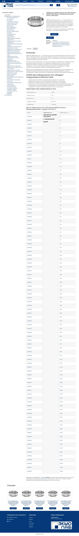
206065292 (29, 320)
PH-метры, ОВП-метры (12, 17)
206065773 (29, 135)
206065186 (29, 363)
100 (60, 151)
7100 (61, 343)
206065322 (29, 309)
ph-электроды (10, 19)
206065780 (29, 131)
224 (60, 189)
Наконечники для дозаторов (13, 79)
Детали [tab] (35, 48)
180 (60, 178)
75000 (61, 448)
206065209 (29, 355)
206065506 (29, 239)
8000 (61, 347)
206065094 (29, 397)
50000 (61, 428)
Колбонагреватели (11, 34)
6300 (61, 336)
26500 (61, 401)
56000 (61, 436)
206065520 (29, 232)
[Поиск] (51, 5)
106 (60, 155)
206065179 (29, 367)
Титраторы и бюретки (12, 90)
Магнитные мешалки (12, 74)
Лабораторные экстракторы (13, 70)
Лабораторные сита (25, 8)
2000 (61, 286)
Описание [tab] (29, 48)
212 (60, 185)
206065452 (29, 259)
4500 (61, 320)
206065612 (29, 197)
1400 (61, 270)
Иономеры (9, 32)
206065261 (29, 332)
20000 (61, 390)
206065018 (29, 428)
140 (60, 166)
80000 (61, 451)
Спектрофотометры (11, 86)
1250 (61, 266)
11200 (61, 363)
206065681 (29, 170)
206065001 (29, 432)
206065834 (29, 116)
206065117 (29, 390)
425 (60, 216)
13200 (61, 370)
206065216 (29, 351)
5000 (61, 328)
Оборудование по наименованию (14, 8)
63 (60, 131)
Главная (17, 1)
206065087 (29, 401)
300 (60, 201)
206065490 (29, 243)
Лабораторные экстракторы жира (15, 71)
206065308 (29, 316)
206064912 (29, 467)
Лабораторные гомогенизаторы (14, 49)
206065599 (29, 205)
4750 (61, 324)
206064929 (29, 463)
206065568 (29, 216)
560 (60, 228)
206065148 (29, 378)
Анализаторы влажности (13, 21)
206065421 (29, 270)
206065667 (29, 178)
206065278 (29, 328)
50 (60, 124)
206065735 (29, 151)
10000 (61, 359)
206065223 (29, 347)
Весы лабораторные (11, 27)
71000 (61, 444)
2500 (61, 297)
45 (60, 120)
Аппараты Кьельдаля (12, 24)
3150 (61, 305)
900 (60, 251)
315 (60, 205)
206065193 (29, 359)
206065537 (29, 228)
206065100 (29, 394)
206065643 (29, 185)
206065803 (29, 128)
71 (60, 135)
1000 (61, 255)
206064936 (29, 459)
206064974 (29, 444)
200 (60, 182)
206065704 (29, 162)
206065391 (29, 282)
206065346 (29, 301)
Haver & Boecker (56, 42)
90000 (61, 455)
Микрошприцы (10, 75)
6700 (61, 340)
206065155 (29, 374)
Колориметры (10, 35)
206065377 (29, 289)
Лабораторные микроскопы (13, 52)
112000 (61, 467)
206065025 (29, 424)
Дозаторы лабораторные (13, 31)
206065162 (29, 370)
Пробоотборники (11, 85)
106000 (61, 463)
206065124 (29, 386)
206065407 (29, 278)
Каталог (25, 1)
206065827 (29, 120)
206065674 (29, 174)
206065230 (29, 343)
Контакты (49, 1)
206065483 (29, 247)
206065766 (29, 139)
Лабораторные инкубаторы (13, 50)
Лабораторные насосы (12, 56)
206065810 (29, 124)
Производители (8, 95)
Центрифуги (10, 92)
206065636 (29, 189)
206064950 (29, 451)
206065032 (29, 421)
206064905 (29, 471)
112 (60, 158)
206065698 (29, 166)
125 (60, 162)
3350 (61, 309)
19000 (61, 386)
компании (45, 477)
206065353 (29, 297)
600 (60, 232)
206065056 (29, 413)
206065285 (29, 324)
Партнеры (40, 1)
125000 (61, 471)
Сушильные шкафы (11, 89)
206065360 (29, 293)
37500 (61, 417)
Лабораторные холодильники (14, 66)
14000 (61, 374)
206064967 (29, 448)
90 (60, 147)
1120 (61, 259)
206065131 (29, 382)
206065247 (29, 340)
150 (60, 170)
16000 (61, 378)
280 (60, 197)
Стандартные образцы (12, 88)
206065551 (29, 220)
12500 (61, 367)
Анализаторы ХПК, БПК (12, 23)
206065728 (29, 155)
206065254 (29, 336)
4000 (61, 316)
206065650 (29, 182)
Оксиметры (9, 81)
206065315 (29, 313)
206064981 (29, 440)
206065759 (29, 143)
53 (60, 128)
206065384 (29, 286)
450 (60, 220)
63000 (61, 440)
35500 (61, 413)
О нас (32, 1)
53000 (61, 432)
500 (60, 224)
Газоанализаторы (11, 28)
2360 (61, 293)
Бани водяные (10, 25)
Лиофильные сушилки (12, 72)
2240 (61, 289)
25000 (61, 397)
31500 (61, 409)
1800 (61, 282)
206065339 (29, 305)
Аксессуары (7, 14)
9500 (61, 355)
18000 (61, 382)
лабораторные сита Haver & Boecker (60, 43)
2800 (61, 301)
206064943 (29, 455)
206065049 (29, 417)
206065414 (29, 274)
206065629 (29, 193)
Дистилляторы (10, 30)
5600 (61, 332)
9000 (61, 351)
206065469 (29, 255)
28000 (61, 405)
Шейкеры (9, 93)
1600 (61, 274)
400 (60, 212)
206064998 (29, 436)
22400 (61, 394)
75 (60, 139)
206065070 (29, 405)
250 (60, 193)
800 (60, 243)
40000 (61, 421)
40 (60, 116)
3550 (61, 313)
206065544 (29, 224)
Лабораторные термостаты (13, 61)
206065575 (29, 212)
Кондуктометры (10, 37)
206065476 (29, 251)
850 (60, 247)
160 (60, 174)
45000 (61, 424)
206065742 (29, 147)
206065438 (29, 266)
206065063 (29, 409)
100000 (61, 459)
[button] (43, 14)
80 (60, 143)
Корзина (58, 1)
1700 (61, 278)
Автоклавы (9, 20)
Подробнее (13, 508)
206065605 (29, 201)
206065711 (29, 158)
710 (60, 239)
